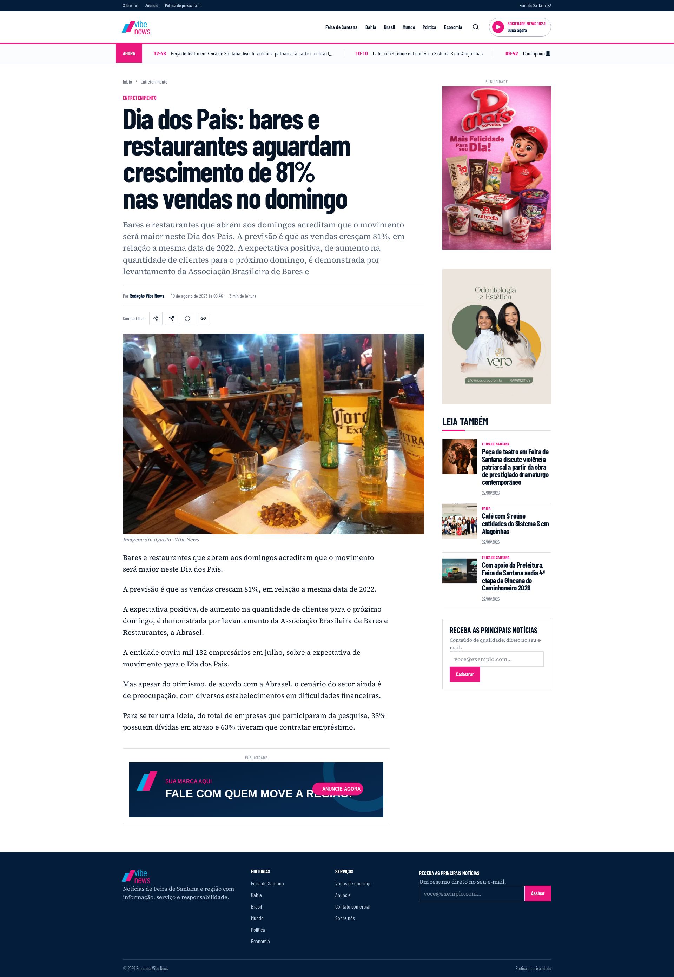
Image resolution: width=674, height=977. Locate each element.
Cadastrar (465, 674)
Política (429, 27)
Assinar (538, 893)
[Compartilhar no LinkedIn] (171, 318)
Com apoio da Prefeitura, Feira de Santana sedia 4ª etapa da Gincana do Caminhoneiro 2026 (513, 576)
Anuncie (151, 5)
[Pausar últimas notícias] (548, 53)
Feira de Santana (341, 27)
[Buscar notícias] (475, 27)
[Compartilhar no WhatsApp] (187, 318)
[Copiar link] (203, 318)
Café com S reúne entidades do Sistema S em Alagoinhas (515, 523)
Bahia (370, 27)
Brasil (389, 27)
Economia (453, 27)
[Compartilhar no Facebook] (156, 318)
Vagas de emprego (353, 883)
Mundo (409, 27)
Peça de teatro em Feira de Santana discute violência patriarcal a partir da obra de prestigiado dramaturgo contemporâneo (515, 466)
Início (127, 81)
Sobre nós (130, 5)
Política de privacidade (182, 5)
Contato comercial (352, 906)
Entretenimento (154, 81)
